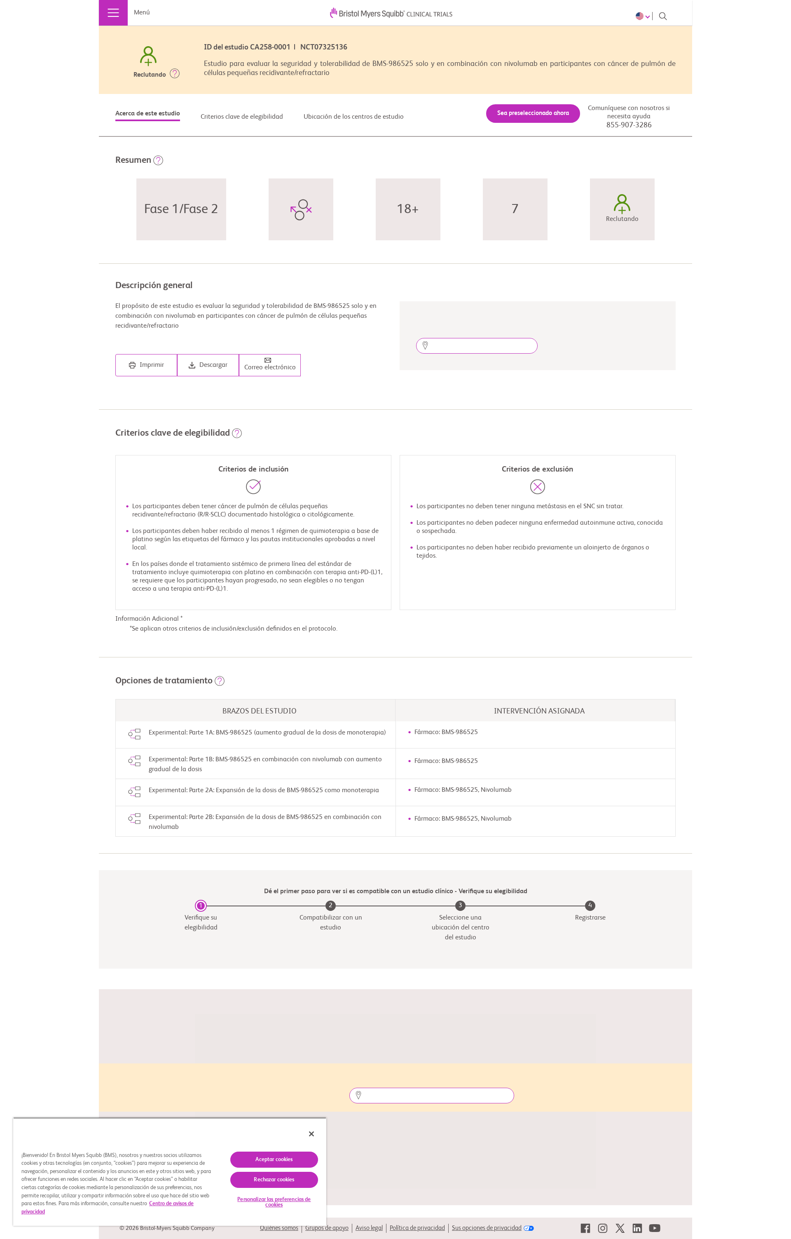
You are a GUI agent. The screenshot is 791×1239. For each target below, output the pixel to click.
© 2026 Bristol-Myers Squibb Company (167, 1228)
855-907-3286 (629, 125)
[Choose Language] (644, 16)
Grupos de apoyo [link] (327, 1228)
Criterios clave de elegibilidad (242, 117)
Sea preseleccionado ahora (533, 113)
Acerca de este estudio (147, 113)
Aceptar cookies (274, 1159)
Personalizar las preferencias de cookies (274, 1202)
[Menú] (113, 13)
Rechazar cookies (274, 1180)
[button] (175, 75)
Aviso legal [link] (369, 1228)
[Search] (663, 16)
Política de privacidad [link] (417, 1228)
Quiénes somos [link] (279, 1228)
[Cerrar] (311, 1134)
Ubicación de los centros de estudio (354, 117)
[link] (585, 1228)
